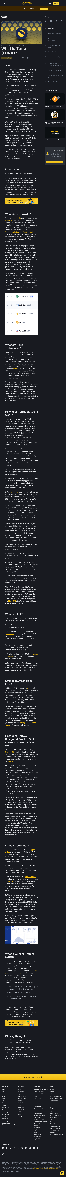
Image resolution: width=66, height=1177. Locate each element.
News (3, 1096)
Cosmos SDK (10, 752)
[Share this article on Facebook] (51, 21)
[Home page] (27, 3)
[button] (62, 3)
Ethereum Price (38, 1113)
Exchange (20, 1089)
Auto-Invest (21, 1107)
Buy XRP (36, 1132)
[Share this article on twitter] (46, 21)
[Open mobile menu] (62, 3)
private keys (9, 881)
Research (20, 1114)
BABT (19, 1112)
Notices (4, 1116)
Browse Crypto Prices (39, 1108)
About (3, 1089)
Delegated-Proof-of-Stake (24, 232)
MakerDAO (12, 601)
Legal (3, 1100)
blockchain (17, 218)
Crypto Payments (22, 1096)
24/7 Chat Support (55, 1111)
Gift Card (20, 1103)
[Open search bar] (49, 3)
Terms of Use (36, 1168)
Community (5, 1112)
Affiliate (52, 1089)
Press (3, 1098)
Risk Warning (5, 1114)
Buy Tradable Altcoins (39, 1139)
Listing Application (39, 1091)
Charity (20, 1116)
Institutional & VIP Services (41, 1094)
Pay (19, 1094)
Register (56, 3)
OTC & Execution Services (57, 1096)
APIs (51, 1121)
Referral (52, 1091)
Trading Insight (54, 1100)
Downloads (5, 1118)
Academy (20, 1100)
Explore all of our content (32, 1077)
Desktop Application (7, 1121)
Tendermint (9, 232)
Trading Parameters (55, 1126)
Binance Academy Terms (52, 1168)
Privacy (4, 1105)
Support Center (54, 1113)
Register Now (54, 162)
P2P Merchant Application (41, 1089)
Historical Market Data (56, 1098)
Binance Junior (22, 1098)
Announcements (6, 1094)
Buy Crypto (21, 1091)
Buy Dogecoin (37, 1134)
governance (9, 634)
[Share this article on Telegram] (56, 21)
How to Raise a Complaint (56, 1134)
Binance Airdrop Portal (56, 1128)
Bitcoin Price (37, 1111)
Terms (3, 1103)
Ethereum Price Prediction (41, 1121)
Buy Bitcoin (37, 1127)
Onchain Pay (37, 1098)
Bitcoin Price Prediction (40, 1119)
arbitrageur (14, 492)
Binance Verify (53, 1124)
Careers (4, 1091)
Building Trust (5, 1107)
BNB (51, 1094)
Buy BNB (36, 1130)
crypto (15, 369)
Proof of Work (12, 761)
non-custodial (30, 877)
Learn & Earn (37, 1106)
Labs (35, 1096)
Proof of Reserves (54, 1103)
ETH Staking (21, 1109)
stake (29, 688)
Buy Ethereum (37, 1136)
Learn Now (44, 8)
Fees (51, 1119)
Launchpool (21, 1105)
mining (22, 723)
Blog (3, 1109)
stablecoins (9, 220)
